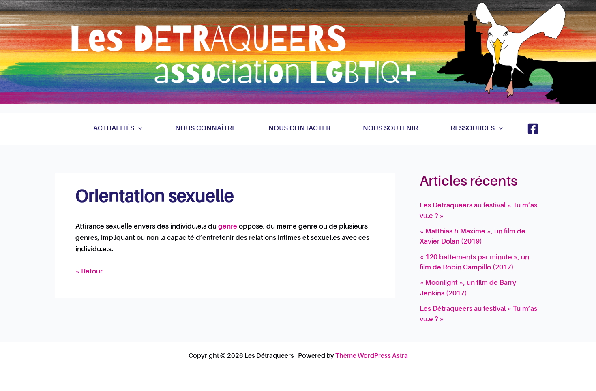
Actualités (113, 128)
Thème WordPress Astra (371, 356)
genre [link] (227, 226)
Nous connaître (205, 128)
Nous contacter (299, 128)
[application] (138, 129)
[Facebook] (533, 129)
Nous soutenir (390, 128)
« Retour (89, 271)
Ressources (472, 128)
